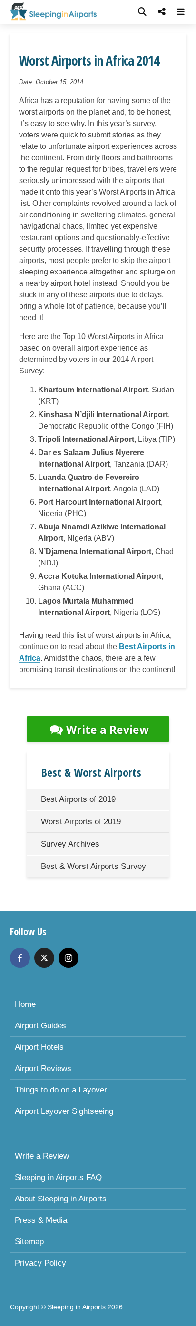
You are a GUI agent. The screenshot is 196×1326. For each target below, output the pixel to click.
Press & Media (41, 1220)
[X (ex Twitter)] (44, 958)
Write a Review (107, 729)
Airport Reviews (43, 1068)
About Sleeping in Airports (61, 1198)
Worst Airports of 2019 (81, 821)
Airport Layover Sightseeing (64, 1111)
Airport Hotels (39, 1047)
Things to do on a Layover (61, 1089)
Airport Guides (40, 1025)
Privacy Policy (40, 1263)
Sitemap (29, 1241)
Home (25, 1004)
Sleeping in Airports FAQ (58, 1177)
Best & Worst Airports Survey (93, 866)
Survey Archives (70, 843)
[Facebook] (20, 958)
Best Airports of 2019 (78, 799)
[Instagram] (68, 958)
